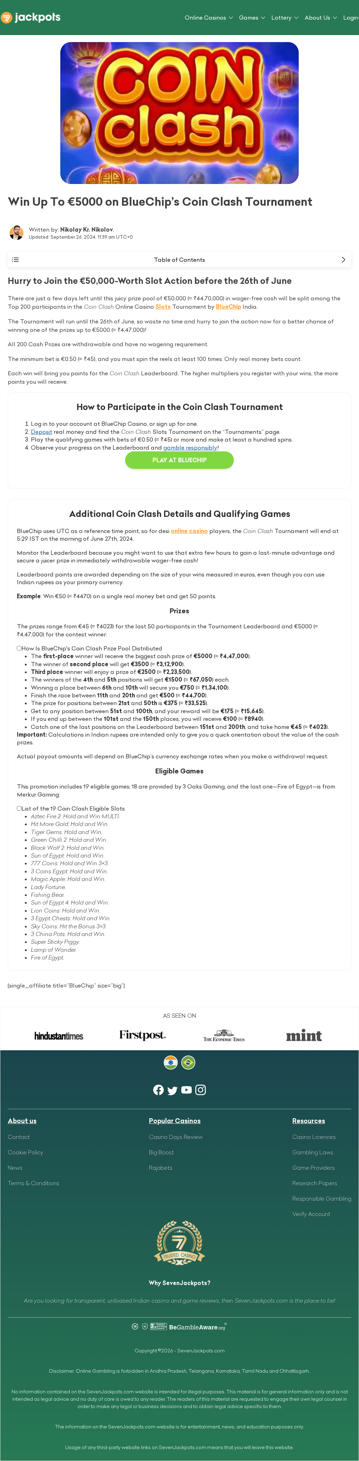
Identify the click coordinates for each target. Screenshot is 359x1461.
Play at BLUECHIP (180, 460)
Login (350, 17)
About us (22, 1121)
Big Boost (161, 1152)
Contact (19, 1136)
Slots (163, 306)
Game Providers (313, 1167)
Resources (308, 1121)
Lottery (281, 17)
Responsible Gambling (321, 1198)
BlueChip (228, 306)
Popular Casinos (175, 1121)
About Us (317, 17)
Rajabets (160, 1167)
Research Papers (314, 1183)
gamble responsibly (190, 447)
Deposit (41, 431)
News (15, 1167)
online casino (189, 530)
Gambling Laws (312, 1152)
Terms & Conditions (33, 1183)
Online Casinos (205, 17)
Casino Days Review (176, 1136)
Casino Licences (314, 1136)
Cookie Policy (25, 1152)
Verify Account (311, 1213)
